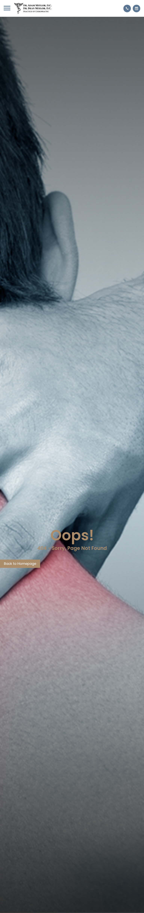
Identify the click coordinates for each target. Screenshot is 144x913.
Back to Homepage (20, 563)
